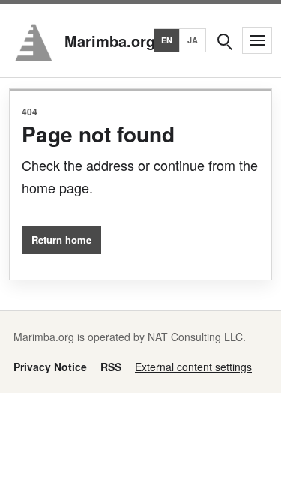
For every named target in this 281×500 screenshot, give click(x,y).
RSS (110, 366)
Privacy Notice (50, 366)
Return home (61, 239)
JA (193, 40)
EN (167, 40)
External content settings (193, 366)
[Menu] (257, 40)
